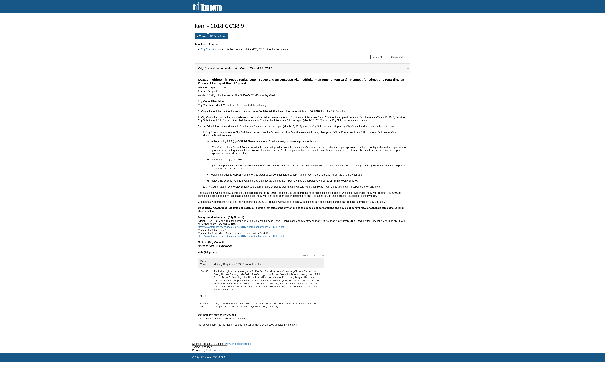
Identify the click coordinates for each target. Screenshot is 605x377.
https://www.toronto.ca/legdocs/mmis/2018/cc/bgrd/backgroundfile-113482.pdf (241, 227)
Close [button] (202, 36)
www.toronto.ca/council (238, 344)
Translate (217, 350)
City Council (208, 49)
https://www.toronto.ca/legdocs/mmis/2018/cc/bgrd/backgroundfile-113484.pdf (241, 236)
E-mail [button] (219, 36)
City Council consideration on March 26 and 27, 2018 (235, 68)
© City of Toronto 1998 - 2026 (208, 357)
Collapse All (396, 57)
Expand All (376, 57)
